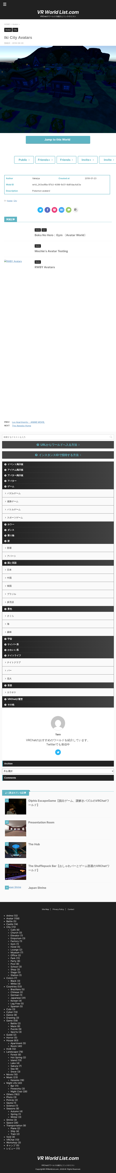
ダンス (10, 529)
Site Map (45, 909)
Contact (71, 909)
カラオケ (11, 692)
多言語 (10, 602)
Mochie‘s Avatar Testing (51, 251)
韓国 (9, 585)
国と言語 (12, 562)
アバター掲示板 (15, 475)
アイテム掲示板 (15, 469)
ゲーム (10, 486)
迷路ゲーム (12, 501)
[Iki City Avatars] (61, 210)
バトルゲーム (14, 509)
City (15, 201)
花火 (9, 678)
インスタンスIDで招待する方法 (59, 455)
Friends (65, 160)
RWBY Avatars (45, 267)
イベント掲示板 (15, 464)
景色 (9, 608)
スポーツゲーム (15, 517)
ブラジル (11, 594)
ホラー (10, 524)
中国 (9, 577)
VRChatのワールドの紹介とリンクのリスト (58, 1165)
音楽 (9, 685)
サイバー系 (13, 644)
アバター (12, 480)
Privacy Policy (58, 909)
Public (23, 160)
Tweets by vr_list (11, 1151)
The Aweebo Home (21, 425)
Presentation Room (41, 822)
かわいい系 (13, 649)
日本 (9, 569)
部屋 (9, 547)
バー (9, 670)
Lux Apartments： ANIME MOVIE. (28, 422)
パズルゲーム (14, 493)
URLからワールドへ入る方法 (58, 444)
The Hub (34, 844)
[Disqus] (58, 311)
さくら (10, 615)
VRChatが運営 (15, 699)
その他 (10, 704)
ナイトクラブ (14, 662)
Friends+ (44, 160)
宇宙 (9, 638)
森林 (9, 632)
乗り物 (10, 535)
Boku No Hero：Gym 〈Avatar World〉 (61, 235)
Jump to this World (57, 139)
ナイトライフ (14, 655)
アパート (11, 556)
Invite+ (86, 160)
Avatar (9, 201)
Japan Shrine (37, 888)
